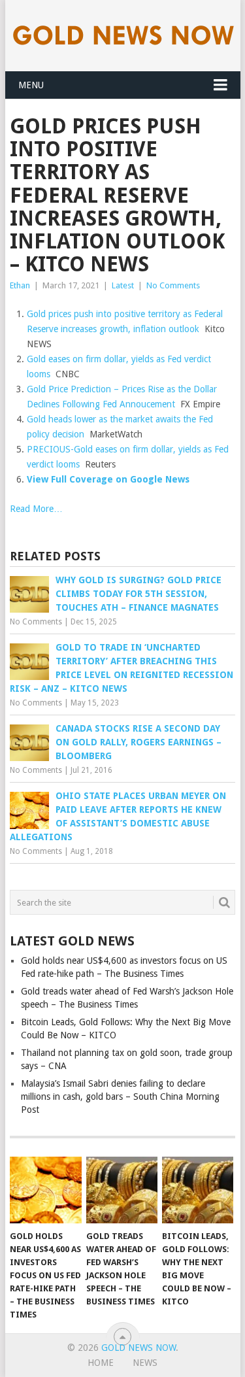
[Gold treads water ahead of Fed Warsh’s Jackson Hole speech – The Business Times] (121, 1190)
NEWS (145, 1362)
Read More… (36, 508)
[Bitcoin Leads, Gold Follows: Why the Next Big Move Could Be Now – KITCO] (197, 1190)
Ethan (20, 285)
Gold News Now (138, 1347)
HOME (101, 1362)
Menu (31, 85)
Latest (123, 285)
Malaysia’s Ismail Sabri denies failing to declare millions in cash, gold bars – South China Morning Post (120, 1096)
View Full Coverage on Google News (108, 479)
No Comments (173, 285)
